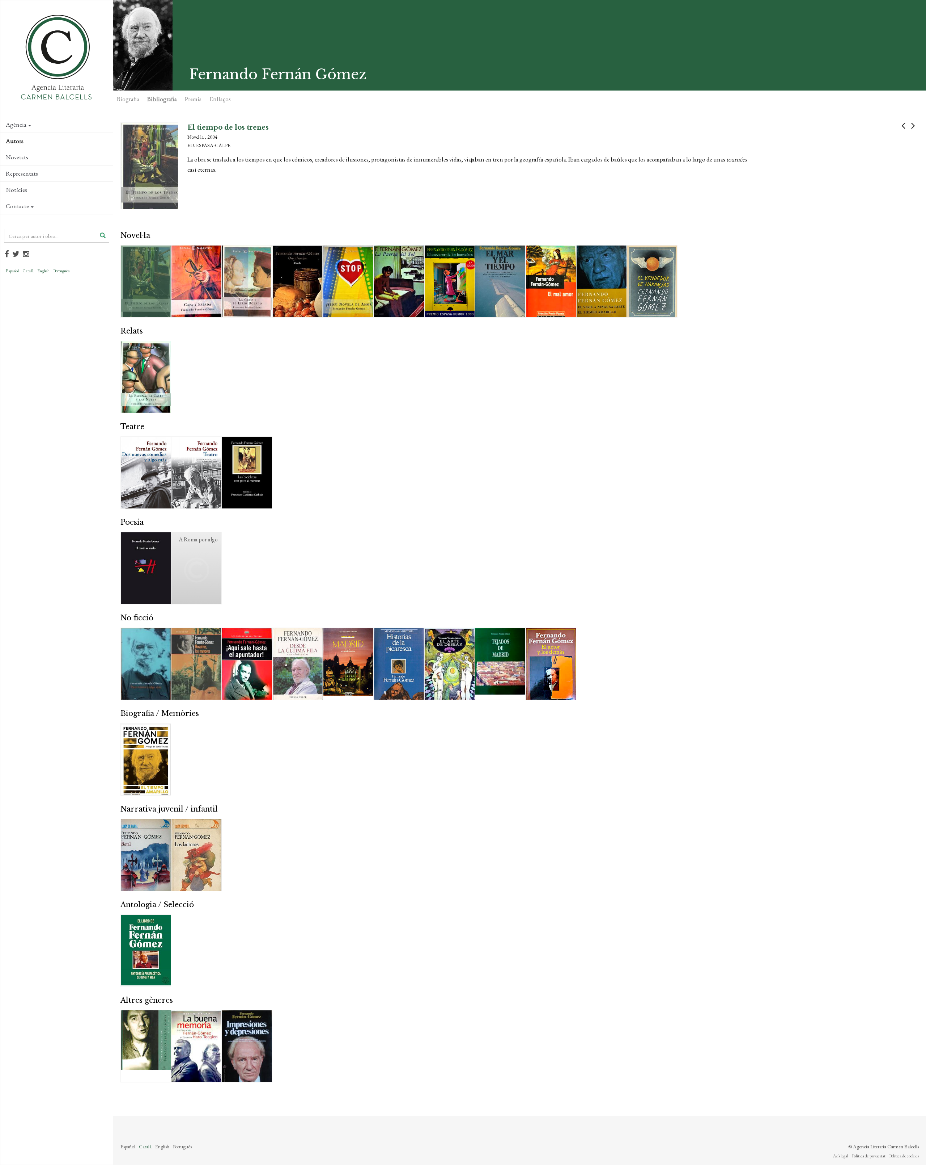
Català (28, 271)
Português (61, 271)
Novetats (17, 157)
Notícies (16, 190)
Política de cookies (904, 1156)
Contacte (17, 206)
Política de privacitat (868, 1156)
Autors (15, 141)
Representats (22, 173)
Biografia (128, 99)
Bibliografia (162, 99)
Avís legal (840, 1156)
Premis (193, 99)
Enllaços (220, 99)
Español (12, 271)
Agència (16, 125)
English (43, 271)
